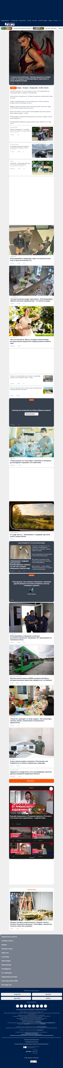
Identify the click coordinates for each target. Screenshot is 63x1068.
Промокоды (14, 20)
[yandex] (41, 1006)
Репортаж (31, 890)
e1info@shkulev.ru (42, 1022)
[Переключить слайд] (51, 789)
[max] (29, 1006)
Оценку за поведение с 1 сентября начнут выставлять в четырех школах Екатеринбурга (20, 131)
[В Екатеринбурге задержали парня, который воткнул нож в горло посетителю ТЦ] (31, 240)
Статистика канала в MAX (10, 981)
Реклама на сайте (7, 949)
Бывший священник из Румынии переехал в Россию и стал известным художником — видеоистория (30, 817)
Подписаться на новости (9, 937)
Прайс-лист (5, 953)
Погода (29, 20)
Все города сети (7, 985)
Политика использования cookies (31, 1039)
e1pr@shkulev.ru (40, 1030)
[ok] (25, 1006)
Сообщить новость (7, 941)
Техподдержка (6, 969)
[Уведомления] (57, 24)
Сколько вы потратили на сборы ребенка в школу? (31, 410)
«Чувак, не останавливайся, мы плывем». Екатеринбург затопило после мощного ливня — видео (25, 376)
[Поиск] (54, 24)
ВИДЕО (31, 788)
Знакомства (22, 20)
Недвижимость (5, 20)
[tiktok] (45, 1006)
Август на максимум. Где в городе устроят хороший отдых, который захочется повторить (26, 388)
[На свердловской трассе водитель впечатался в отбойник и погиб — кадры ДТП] (42, 151)
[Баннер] (6, 28)
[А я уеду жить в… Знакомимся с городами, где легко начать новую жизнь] (31, 516)
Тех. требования (7, 973)
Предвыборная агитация (9, 977)
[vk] (21, 1006)
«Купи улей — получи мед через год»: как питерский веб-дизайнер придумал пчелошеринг (20, 165)
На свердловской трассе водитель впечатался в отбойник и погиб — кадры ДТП (19, 148)
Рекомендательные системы (31, 1041)
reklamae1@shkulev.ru (42, 1026)
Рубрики (4, 945)
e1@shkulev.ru (38, 1021)
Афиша (50, 20)
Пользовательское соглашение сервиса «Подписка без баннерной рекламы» (31, 1044)
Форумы (34, 20)
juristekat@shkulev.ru (50, 1022)
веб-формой (43, 1023)
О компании (5, 957)
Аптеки (55, 20)
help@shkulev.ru (27, 1023)
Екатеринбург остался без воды (31, 543)
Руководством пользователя (31, 1033)
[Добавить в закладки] (52, 83)
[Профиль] (61, 24)
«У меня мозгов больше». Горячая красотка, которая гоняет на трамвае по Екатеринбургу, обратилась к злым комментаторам (30, 79)
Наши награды (6, 961)
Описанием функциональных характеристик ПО (31, 1034)
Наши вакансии (6, 965)
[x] (33, 1006)
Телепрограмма (42, 20)
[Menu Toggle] (2, 24)
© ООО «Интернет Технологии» (31, 1057)
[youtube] (37, 1006)
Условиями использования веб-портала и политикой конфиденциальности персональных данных (31, 1035)
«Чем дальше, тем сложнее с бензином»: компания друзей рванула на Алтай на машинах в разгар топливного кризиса (31, 583)
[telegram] (17, 1006)
